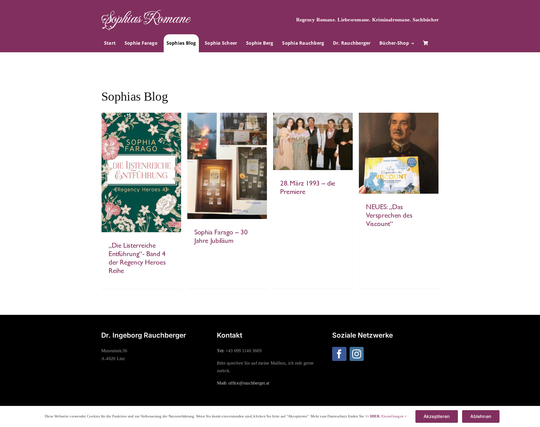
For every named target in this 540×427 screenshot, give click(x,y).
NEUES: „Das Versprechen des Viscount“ (389, 215)
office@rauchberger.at (248, 383)
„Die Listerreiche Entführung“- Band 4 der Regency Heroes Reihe (137, 257)
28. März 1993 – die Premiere (307, 187)
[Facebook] (339, 354)
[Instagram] (357, 354)
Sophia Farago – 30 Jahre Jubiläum (221, 236)
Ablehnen (480, 416)
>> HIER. (373, 416)
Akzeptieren (437, 416)
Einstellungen (392, 416)
